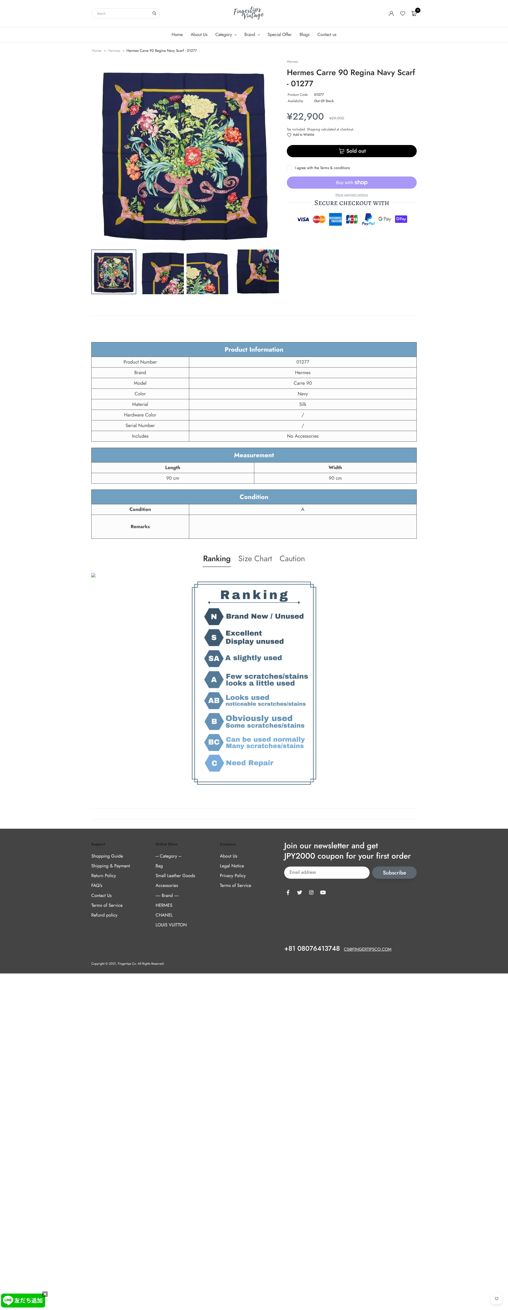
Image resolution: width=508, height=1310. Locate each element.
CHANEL (164, 915)
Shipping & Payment (110, 866)
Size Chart (255, 558)
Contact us (327, 34)
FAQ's (96, 885)
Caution (292, 558)
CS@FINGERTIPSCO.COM (368, 949)
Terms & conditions (335, 168)
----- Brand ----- (167, 895)
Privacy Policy (233, 876)
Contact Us (101, 895)
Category (224, 34)
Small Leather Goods (175, 876)
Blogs (304, 34)
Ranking (216, 558)
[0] (414, 13)
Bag (159, 866)
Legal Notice (232, 866)
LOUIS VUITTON (171, 925)
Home (177, 34)
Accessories (167, 885)
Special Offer (280, 34)
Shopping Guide (107, 856)
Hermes (114, 50)
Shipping (313, 129)
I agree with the (322, 168)
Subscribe (394, 873)
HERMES (164, 905)
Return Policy (103, 876)
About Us (199, 34)
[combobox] (125, 13)
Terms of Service (107, 905)
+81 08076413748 (312, 948)
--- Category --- (168, 856)
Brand (250, 34)
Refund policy (104, 915)
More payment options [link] (351, 194)
